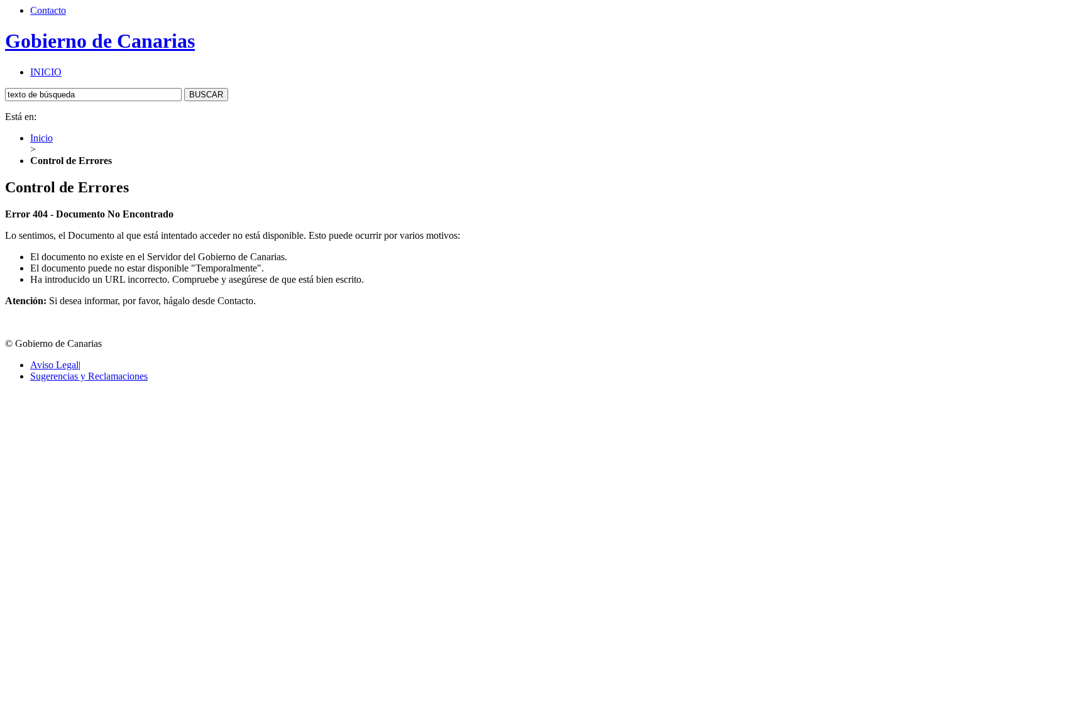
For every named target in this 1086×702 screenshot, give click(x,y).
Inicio (41, 138)
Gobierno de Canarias (100, 41)
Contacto (48, 10)
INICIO (46, 72)
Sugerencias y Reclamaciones (89, 376)
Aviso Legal (54, 364)
